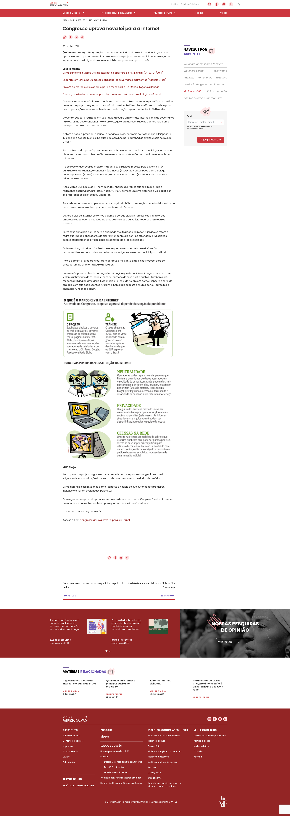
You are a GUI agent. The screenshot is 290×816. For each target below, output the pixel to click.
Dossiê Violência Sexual (116, 772)
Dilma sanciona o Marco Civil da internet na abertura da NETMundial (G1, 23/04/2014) (113, 73)
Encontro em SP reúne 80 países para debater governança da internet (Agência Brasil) (114, 80)
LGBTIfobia (220, 71)
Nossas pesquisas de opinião (115, 751)
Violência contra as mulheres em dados (121, 777)
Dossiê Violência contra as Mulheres (123, 761)
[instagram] (209, 4)
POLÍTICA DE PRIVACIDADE (78, 785)
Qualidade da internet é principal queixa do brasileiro (120, 683)
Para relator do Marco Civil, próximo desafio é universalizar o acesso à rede (208, 685)
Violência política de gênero (162, 762)
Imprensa (68, 746)
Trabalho (221, 77)
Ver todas (225, 642)
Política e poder (217, 91)
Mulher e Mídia (193, 91)
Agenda (198, 756)
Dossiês (104, 756)
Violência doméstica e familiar (203, 64)
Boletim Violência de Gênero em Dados (121, 783)
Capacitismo (155, 777)
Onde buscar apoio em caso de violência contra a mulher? (165, 785)
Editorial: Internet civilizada (160, 682)
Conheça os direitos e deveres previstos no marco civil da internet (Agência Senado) (113, 94)
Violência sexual (194, 71)
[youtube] (224, 4)
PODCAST (106, 730)
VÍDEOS (105, 736)
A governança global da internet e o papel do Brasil (79, 682)
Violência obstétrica (158, 756)
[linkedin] (231, 4)
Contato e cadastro (73, 740)
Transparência (70, 751)
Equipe (66, 756)
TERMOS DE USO (72, 779)
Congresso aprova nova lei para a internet (105, 520)
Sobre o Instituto (71, 735)
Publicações (69, 762)
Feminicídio (205, 77)
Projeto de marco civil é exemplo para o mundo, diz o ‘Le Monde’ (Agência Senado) (112, 87)
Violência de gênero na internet (204, 84)
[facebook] (217, 4)
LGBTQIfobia (154, 772)
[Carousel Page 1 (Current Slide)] (106, 651)
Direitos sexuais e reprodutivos (203, 98)
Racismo (189, 77)
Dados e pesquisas (60, 640)
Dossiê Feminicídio (114, 767)
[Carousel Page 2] (110, 651)
